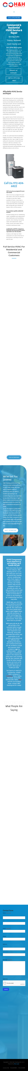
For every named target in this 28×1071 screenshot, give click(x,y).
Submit (6, 989)
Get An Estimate (14, 457)
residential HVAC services (13, 433)
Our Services (14, 898)
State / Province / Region (8, 952)
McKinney (12, 309)
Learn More (8, 292)
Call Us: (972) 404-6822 (14, 17)
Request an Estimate (13, 71)
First (4, 915)
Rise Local (16, 1064)
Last (4, 920)
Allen (20, 680)
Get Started (10, 530)
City (4, 946)
